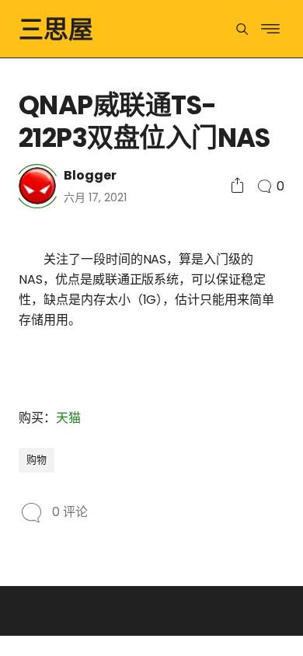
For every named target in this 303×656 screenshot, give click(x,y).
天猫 (68, 418)
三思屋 (56, 29)
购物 (36, 459)
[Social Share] (237, 186)
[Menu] (242, 29)
